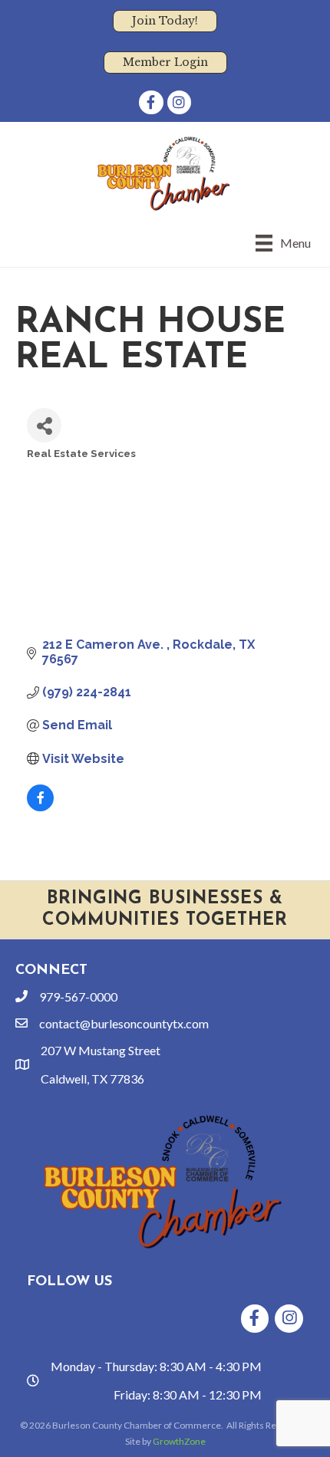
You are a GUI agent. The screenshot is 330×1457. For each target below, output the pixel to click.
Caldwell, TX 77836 (92, 1078)
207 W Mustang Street (100, 1050)
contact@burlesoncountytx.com (124, 1023)
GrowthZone (179, 1441)
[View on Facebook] (40, 807)
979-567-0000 (78, 996)
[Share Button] (44, 425)
